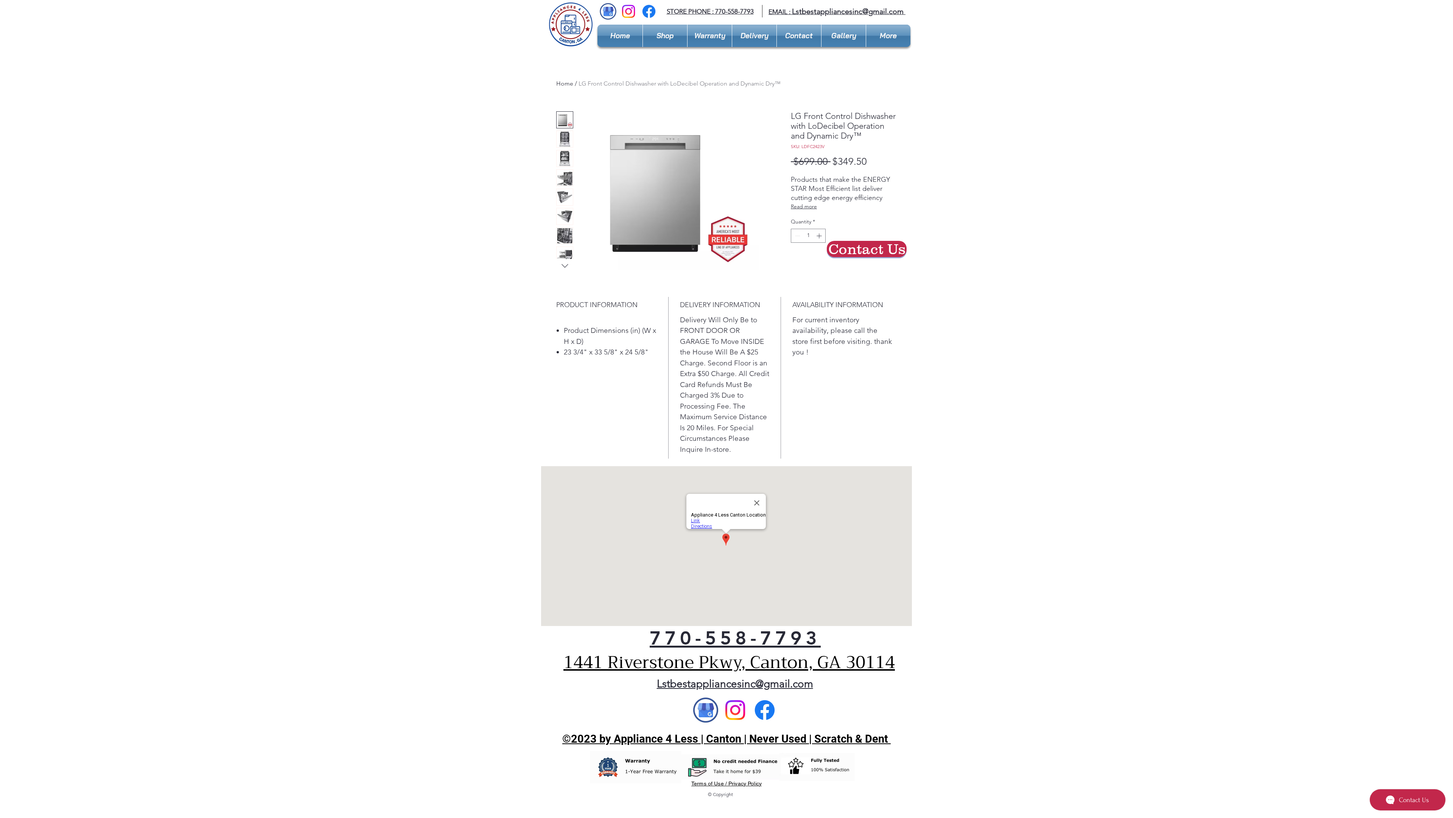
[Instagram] (628, 11)
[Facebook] (649, 11)
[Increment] (820, 235)
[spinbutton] (808, 235)
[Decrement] (796, 235)
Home (564, 83)
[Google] (705, 710)
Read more (804, 206)
